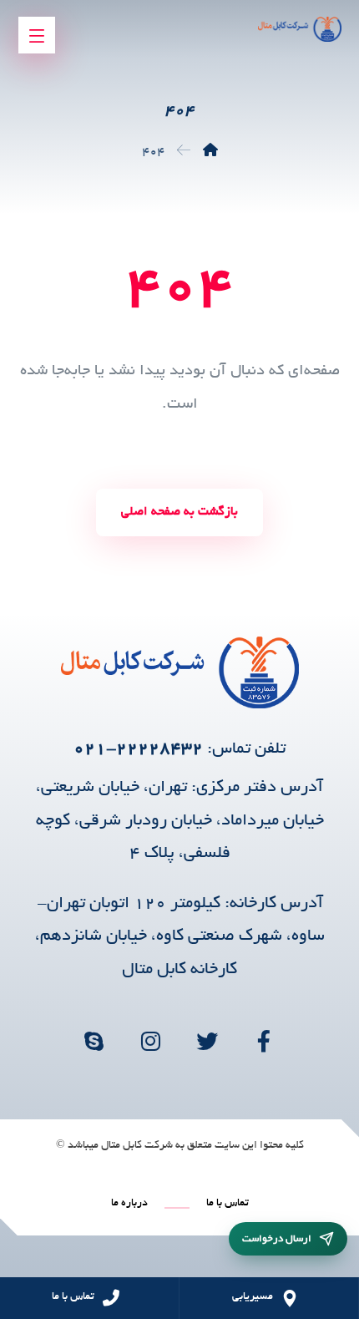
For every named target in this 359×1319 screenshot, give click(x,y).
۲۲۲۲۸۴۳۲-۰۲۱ (138, 749)
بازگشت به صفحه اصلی (179, 512)
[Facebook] (264, 1040)
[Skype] (94, 1040)
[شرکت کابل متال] (210, 152)
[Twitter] (208, 1040)
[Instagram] (151, 1040)
